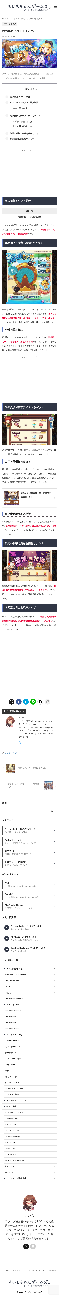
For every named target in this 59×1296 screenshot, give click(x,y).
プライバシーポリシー (35, 1271)
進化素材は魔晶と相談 (23, 126)
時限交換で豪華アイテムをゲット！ (26, 115)
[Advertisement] (29, 173)
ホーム (6, 1271)
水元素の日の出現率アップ (22, 139)
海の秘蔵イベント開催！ (21, 97)
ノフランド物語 (11, 753)
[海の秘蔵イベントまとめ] (26, 702)
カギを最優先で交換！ (23, 121)
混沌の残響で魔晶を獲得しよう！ (25, 133)
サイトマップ (18, 1271)
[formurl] (33, 1246)
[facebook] (19, 702)
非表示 (33, 89)
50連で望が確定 (20, 108)
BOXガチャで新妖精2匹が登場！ (25, 102)
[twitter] (11, 702)
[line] (33, 702)
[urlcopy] (47, 702)
